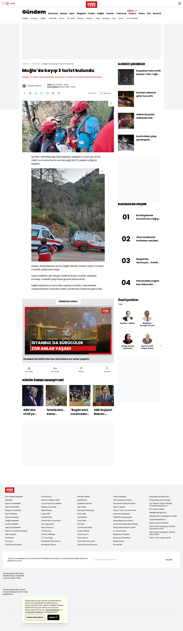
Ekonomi (53, 13)
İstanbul (106, 18)
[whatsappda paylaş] (41, 93)
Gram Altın (81, 514)
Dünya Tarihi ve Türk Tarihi (124, 510)
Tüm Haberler (132, 18)
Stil (149, 13)
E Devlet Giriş (46, 517)
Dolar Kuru (9, 537)
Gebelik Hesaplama (157, 512)
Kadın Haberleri (11, 524)
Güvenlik (52, 18)
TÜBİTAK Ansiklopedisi (122, 517)
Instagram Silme (48, 544)
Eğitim (43, 18)
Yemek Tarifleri (83, 496)
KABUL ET (53, 617)
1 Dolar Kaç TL (83, 534)
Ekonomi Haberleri (13, 503)
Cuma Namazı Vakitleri (51, 503)
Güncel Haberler (12, 507)
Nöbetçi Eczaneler (48, 507)
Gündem (34, 12)
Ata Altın (80, 524)
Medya (81, 18)
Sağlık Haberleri (12, 520)
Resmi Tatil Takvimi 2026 (160, 537)
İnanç (61, 18)
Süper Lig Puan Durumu (87, 544)
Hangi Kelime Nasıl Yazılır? (124, 527)
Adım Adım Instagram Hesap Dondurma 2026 (162, 527)
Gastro (132, 13)
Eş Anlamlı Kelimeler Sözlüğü (125, 524)
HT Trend (71, 18)
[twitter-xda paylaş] (30, 93)
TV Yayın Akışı (47, 537)
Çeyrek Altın (82, 517)
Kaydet (169, 559)
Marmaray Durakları (122, 537)
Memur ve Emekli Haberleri (16, 531)
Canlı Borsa (46, 496)
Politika (25, 18)
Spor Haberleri (11, 514)
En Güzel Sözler (119, 531)
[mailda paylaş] (47, 93)
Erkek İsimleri (118, 541)
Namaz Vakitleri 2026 (50, 500)
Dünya (63, 13)
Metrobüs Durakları (121, 534)
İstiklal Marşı (46, 510)
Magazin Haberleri (13, 510)
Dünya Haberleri (12, 517)
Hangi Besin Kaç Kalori (123, 520)
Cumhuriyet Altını (84, 527)
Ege (114, 18)
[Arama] (3, 3)
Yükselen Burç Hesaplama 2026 (163, 516)
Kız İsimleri (117, 544)
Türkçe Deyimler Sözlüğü (159, 500)
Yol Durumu (46, 531)
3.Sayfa (34, 18)
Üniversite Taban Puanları (124, 503)
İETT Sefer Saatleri (156, 509)
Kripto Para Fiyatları (13, 544)
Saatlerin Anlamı (84, 503)
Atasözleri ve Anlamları (159, 496)
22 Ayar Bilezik (83, 531)
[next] (112, 401)
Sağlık (100, 13)
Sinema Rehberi (48, 534)
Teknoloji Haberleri (13, 527)
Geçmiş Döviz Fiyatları (158, 523)
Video (142, 13)
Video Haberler (119, 496)
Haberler (25, 64)
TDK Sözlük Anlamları (122, 500)
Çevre (121, 18)
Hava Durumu (47, 527)
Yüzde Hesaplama (157, 519)
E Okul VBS (45, 514)
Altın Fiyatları (10, 534)
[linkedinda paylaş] (36, 93)
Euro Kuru (9, 541)
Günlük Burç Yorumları (51, 520)
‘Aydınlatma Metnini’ (34, 612)
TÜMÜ (120, 304)
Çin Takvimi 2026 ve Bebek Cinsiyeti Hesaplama (160, 504)
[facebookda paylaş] (24, 93)
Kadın (91, 13)
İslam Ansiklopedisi (121, 514)
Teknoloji (121, 13)
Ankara (89, 18)
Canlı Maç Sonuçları (86, 541)
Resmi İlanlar (160, 13)
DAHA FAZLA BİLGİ (35, 617)
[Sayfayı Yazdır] (53, 93)
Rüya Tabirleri (119, 507)
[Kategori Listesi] (179, 3)
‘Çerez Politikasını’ (52, 610)
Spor (72, 13)
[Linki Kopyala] (58, 93)
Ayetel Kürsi (82, 500)
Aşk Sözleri (81, 507)
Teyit (98, 18)
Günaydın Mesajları (85, 510)
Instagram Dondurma (51, 541)
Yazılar (110, 13)
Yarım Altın (81, 520)
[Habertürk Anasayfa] (91, 4)
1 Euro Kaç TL (82, 537)
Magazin (81, 13)
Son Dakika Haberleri (14, 496)
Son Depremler (47, 524)
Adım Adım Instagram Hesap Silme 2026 (162, 533)
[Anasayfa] (9, 490)
